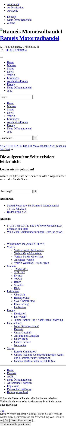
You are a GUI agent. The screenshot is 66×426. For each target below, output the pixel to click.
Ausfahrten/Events (17, 122)
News (10, 112)
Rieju (17, 288)
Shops (10, 109)
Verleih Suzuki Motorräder (29, 250)
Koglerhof (20, 313)
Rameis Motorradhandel (29, 38)
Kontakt (11, 16)
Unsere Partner (22, 342)
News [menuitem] (10, 71)
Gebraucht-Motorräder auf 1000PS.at (34, 361)
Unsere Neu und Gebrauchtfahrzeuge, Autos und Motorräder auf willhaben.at (39, 356)
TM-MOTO (21, 269)
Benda (17, 281)
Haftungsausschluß (17, 392)
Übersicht (19, 294)
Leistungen (13, 118)
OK (6, 420)
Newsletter (20, 345)
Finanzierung (21, 304)
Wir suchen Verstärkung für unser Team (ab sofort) (35, 231)
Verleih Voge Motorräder (28, 253)
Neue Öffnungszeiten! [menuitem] (19, 87)
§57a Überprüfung (24, 300)
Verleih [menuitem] (11, 74)
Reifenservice (21, 297)
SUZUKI (19, 272)
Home (10, 103)
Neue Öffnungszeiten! (19, 19)
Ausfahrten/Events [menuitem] (17, 81)
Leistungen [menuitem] (13, 78)
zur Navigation (15, 7)
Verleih (11, 115)
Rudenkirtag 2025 (17, 211)
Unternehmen (14, 323)
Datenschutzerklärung (19, 389)
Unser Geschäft (22, 332)
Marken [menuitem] (11, 65)
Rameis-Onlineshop (25, 351)
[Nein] (34, 421)
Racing (11, 125)
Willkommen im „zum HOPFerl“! (26, 243)
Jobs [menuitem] (9, 90)
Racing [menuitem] (11, 84)
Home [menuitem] (10, 62)
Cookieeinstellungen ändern (15, 424)
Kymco (18, 275)
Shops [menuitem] (10, 68)
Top (2, 410)
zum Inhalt (13, 4)
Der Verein (20, 316)
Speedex (19, 285)
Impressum (13, 385)
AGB (10, 376)
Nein (13, 420)
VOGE (18, 278)
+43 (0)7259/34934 (16, 49)
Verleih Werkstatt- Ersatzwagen (31, 262)
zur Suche (12, 10)
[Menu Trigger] (1, 57)
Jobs (9, 131)
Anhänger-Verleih (24, 259)
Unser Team (21, 338)
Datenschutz (24, 420)
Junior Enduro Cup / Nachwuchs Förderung (38, 319)
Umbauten (20, 307)
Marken (11, 106)
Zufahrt (11, 22)
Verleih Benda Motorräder (28, 256)
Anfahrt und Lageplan (26, 335)
